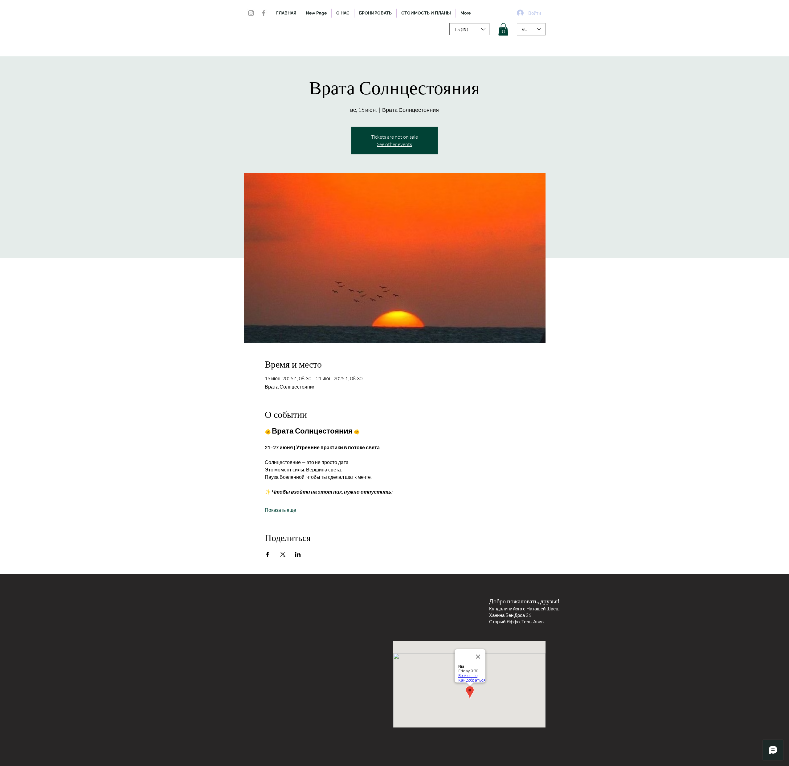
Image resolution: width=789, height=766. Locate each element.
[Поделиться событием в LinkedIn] (298, 554)
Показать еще (280, 510)
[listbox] (469, 29)
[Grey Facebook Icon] (264, 13)
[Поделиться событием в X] (283, 554)
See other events (394, 144)
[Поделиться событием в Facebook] (268, 554)
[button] (469, 29)
